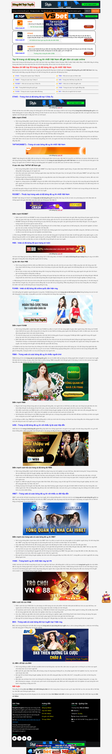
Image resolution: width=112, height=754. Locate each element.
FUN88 (17, 91)
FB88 (60, 76)
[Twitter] (24, 738)
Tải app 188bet (46, 719)
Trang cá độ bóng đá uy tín (20, 11)
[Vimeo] (29, 738)
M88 (16, 87)
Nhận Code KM (20, 28)
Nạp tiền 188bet (46, 710)
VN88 (60, 87)
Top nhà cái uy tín (46, 11)
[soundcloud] (19, 738)
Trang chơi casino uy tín (73, 11)
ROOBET (17, 83)
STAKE (17, 76)
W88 (60, 80)
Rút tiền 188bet (46, 713)
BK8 (60, 91)
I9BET (60, 83)
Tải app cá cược (35, 11)
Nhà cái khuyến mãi (59, 11)
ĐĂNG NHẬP (95, 11)
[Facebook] (14, 738)
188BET (17, 80)
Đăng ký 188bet (46, 708)
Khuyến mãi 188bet (48, 716)
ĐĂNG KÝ (88, 11)
